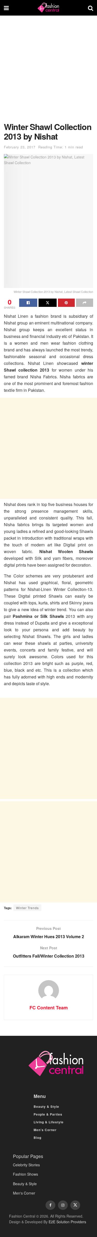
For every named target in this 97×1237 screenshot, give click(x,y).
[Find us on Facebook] (50, 1205)
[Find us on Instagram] (63, 1205)
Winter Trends (27, 908)
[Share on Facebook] (28, 303)
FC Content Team (48, 1007)
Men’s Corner (45, 1129)
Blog (37, 1137)
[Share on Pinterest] (66, 303)
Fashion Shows (25, 1174)
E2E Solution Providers (67, 1221)
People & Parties (48, 1114)
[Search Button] (90, 8)
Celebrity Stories (26, 1164)
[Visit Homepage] (48, 8)
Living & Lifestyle (49, 1122)
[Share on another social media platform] (84, 303)
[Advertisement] (48, 71)
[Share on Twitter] (48, 303)
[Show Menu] (6, 8)
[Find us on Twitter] (75, 1205)
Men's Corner (24, 1193)
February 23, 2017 (19, 146)
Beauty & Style (46, 1106)
